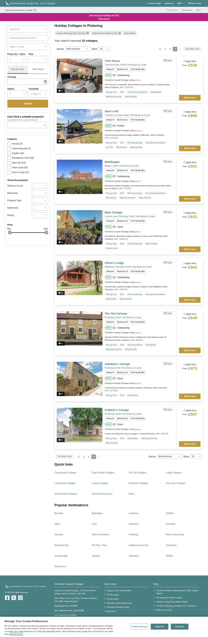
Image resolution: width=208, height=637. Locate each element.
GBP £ (180, 3)
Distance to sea (15, 185)
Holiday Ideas (187, 10)
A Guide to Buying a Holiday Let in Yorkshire (176, 606)
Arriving (11, 77)
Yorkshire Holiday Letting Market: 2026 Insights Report (177, 591)
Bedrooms (12, 193)
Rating (10, 215)
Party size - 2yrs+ (16, 54)
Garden (18, 153)
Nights (10, 89)
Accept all (179, 627)
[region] (104, 627)
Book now (189, 97)
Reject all (159, 627)
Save (169, 60)
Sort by (60, 49)
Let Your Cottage (154, 3)
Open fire (19, 163)
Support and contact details (119, 590)
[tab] (17, 70)
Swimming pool (21, 148)
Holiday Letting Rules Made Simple (172, 602)
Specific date (17, 69)
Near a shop (20, 172)
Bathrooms (12, 208)
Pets (31, 54)
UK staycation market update (169, 597)
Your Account (195, 3)
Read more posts (164, 610)
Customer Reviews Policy (118, 607)
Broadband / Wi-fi (23, 158)
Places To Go (172, 10)
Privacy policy (113, 594)
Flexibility (34, 89)
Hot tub (17, 144)
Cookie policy (113, 599)
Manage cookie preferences (119, 603)
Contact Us (169, 3)
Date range (38, 69)
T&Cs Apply (104, 19)
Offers (198, 10)
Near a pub (20, 167)
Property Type (14, 200)
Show (94, 49)
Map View (194, 49)
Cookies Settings (139, 627)
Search (27, 103)
